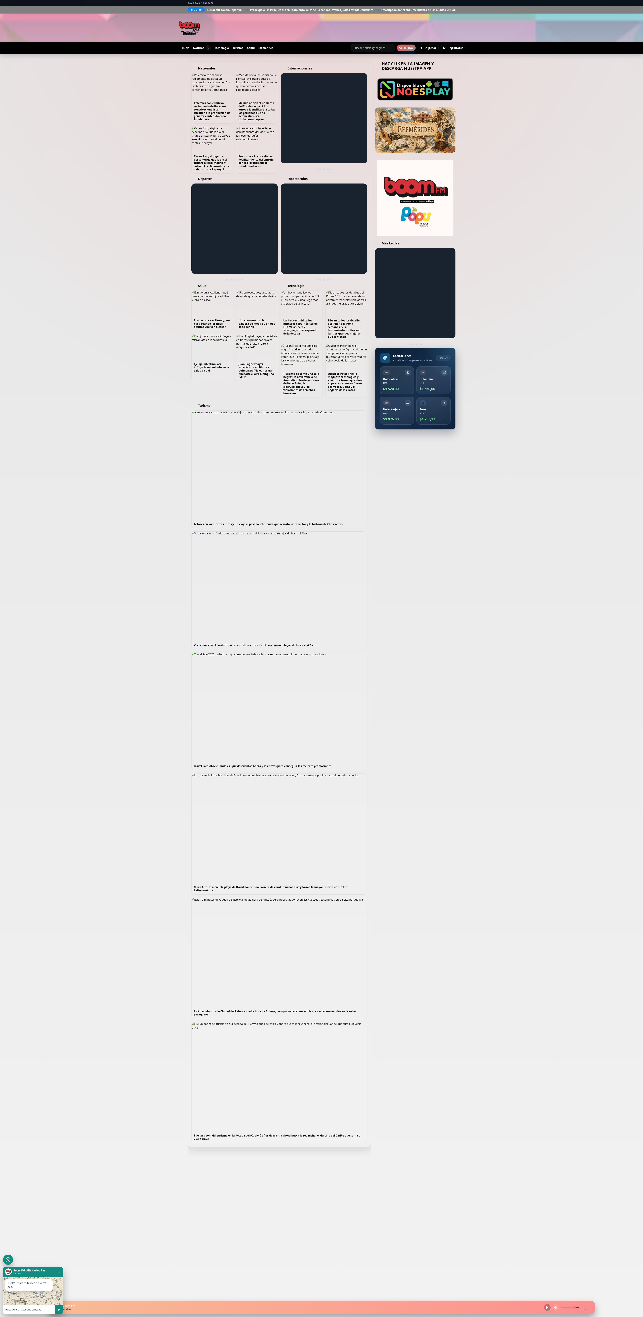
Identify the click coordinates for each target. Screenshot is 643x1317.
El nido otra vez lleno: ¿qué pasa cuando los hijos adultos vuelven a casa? (212, 323)
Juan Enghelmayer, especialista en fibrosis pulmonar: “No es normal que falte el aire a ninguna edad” (256, 370)
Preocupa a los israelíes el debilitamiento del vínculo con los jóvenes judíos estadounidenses (256, 161)
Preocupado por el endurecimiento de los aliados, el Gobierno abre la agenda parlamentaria (314, 10)
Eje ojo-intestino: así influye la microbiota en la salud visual (211, 367)
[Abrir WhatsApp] (8, 1260)
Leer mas (295, 155)
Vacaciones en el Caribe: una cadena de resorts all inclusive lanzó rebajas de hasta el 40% (253, 645)
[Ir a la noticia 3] (324, 169)
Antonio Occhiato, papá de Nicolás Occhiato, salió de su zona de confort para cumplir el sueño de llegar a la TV (322, 242)
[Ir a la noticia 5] (331, 169)
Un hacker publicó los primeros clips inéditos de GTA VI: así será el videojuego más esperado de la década (300, 327)
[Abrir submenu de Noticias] (208, 48)
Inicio (185, 48)
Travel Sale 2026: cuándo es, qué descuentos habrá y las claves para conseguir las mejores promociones (262, 766)
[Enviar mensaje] (59, 1309)
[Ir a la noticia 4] (328, 169)
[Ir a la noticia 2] (320, 169)
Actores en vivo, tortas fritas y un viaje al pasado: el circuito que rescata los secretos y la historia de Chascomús (268, 524)
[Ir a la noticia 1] (317, 169)
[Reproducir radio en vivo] (547, 1307)
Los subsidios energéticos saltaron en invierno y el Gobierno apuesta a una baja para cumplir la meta (451, 10)
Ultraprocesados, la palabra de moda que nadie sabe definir (257, 323)
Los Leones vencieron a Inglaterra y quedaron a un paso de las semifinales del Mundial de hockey (233, 247)
